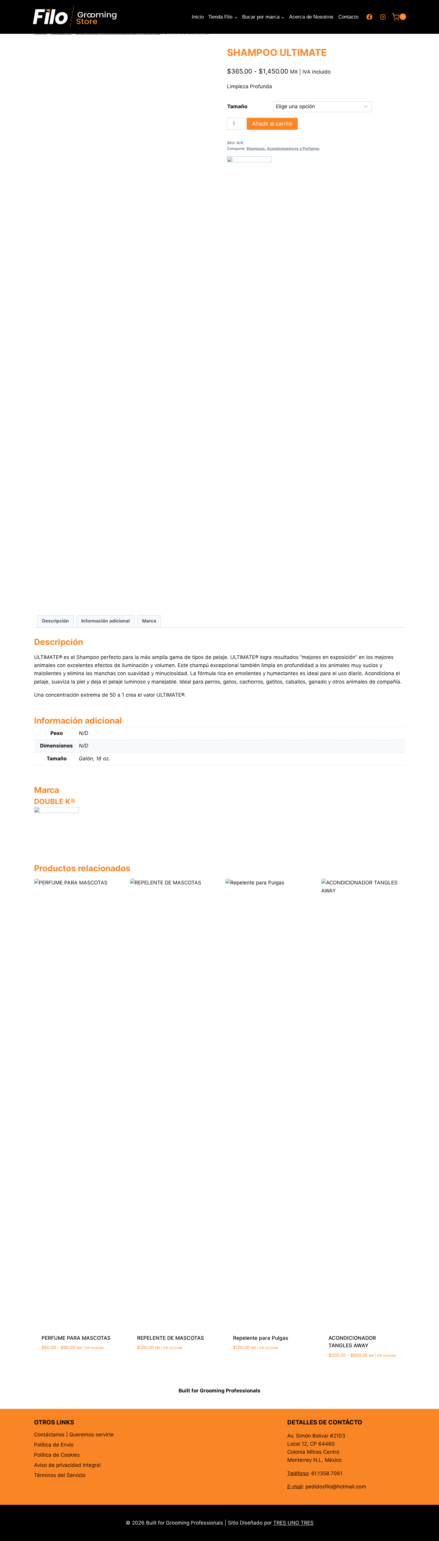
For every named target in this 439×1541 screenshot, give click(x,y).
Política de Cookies (57, 1455)
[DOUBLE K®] (249, 380)
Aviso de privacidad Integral (67, 1465)
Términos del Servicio (59, 1475)
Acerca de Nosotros (311, 17)
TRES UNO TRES (293, 1523)
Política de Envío (53, 1445)
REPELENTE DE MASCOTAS (170, 1338)
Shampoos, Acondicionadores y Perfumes (283, 148)
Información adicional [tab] (105, 621)
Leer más (148, 1365)
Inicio (198, 17)
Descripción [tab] (55, 621)
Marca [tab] (149, 621)
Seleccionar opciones (69, 1365)
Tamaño (237, 106)
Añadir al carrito (272, 123)
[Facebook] (369, 17)
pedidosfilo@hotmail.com (336, 1487)
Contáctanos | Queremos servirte (74, 1435)
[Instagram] (383, 17)
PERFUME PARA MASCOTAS (76, 1338)
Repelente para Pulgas (260, 1338)
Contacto (348, 17)
